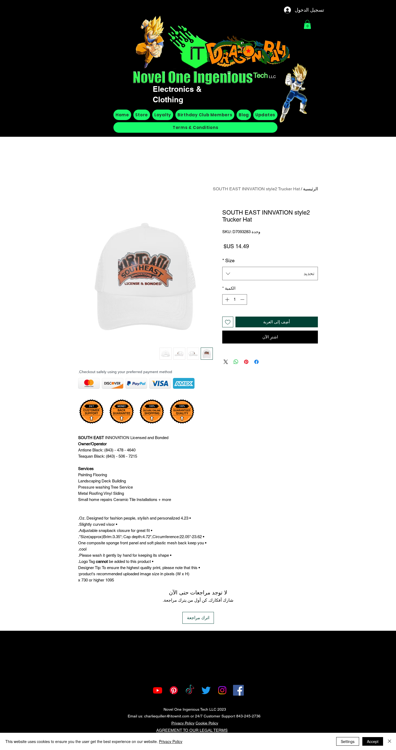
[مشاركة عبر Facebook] (256, 362)
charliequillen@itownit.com (166, 716)
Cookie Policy (207, 723)
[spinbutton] (234, 299)
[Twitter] (206, 690)
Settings (348, 741)
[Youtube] (157, 690)
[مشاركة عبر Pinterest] (246, 362)
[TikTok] (190, 690)
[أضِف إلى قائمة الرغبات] (227, 322)
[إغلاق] (389, 741)
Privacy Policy (182, 723)
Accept (372, 741)
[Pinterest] (173, 690)
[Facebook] (238, 690)
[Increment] (226, 299)
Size (228, 260)
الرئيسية (310, 188)
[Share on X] (226, 362)
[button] (307, 24)
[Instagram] (222, 690)
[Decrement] (242, 299)
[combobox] (270, 273)
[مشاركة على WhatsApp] (236, 362)
